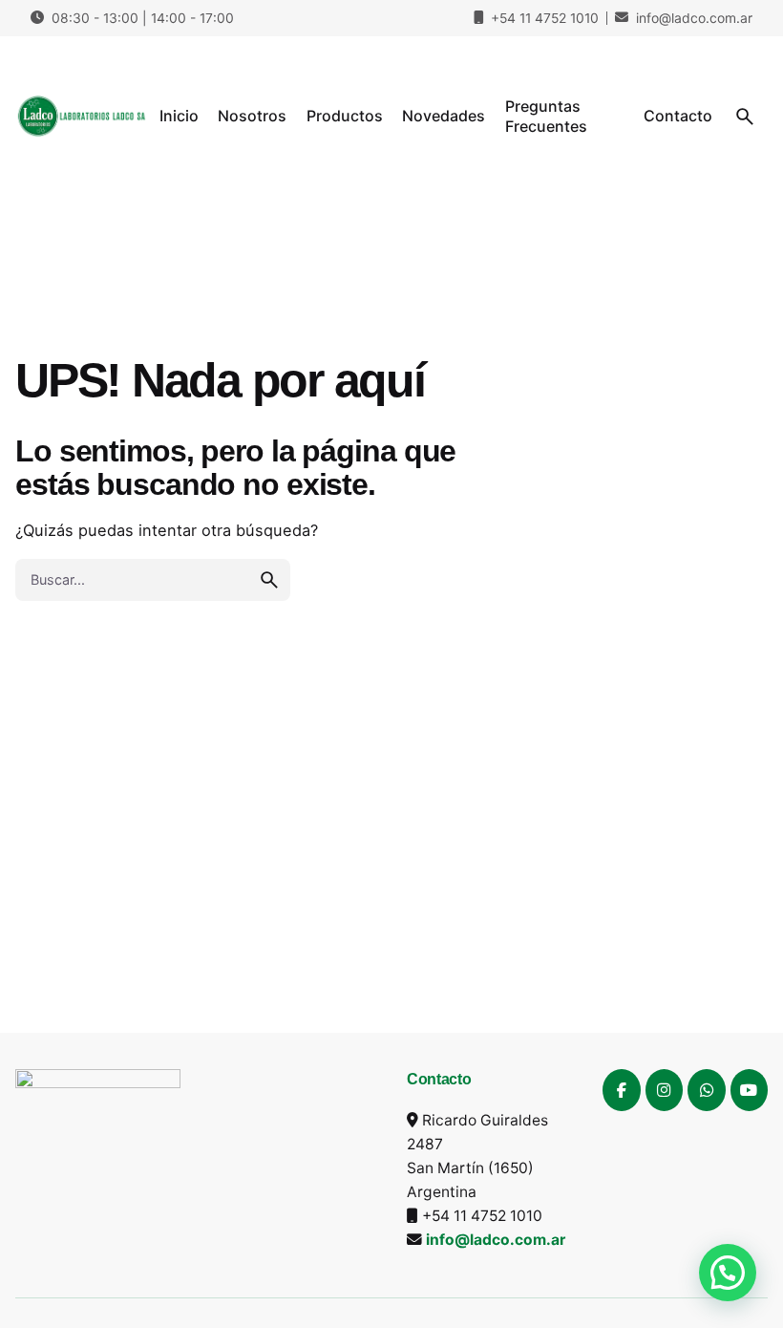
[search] (269, 580)
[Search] (745, 116)
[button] (727, 1272)
